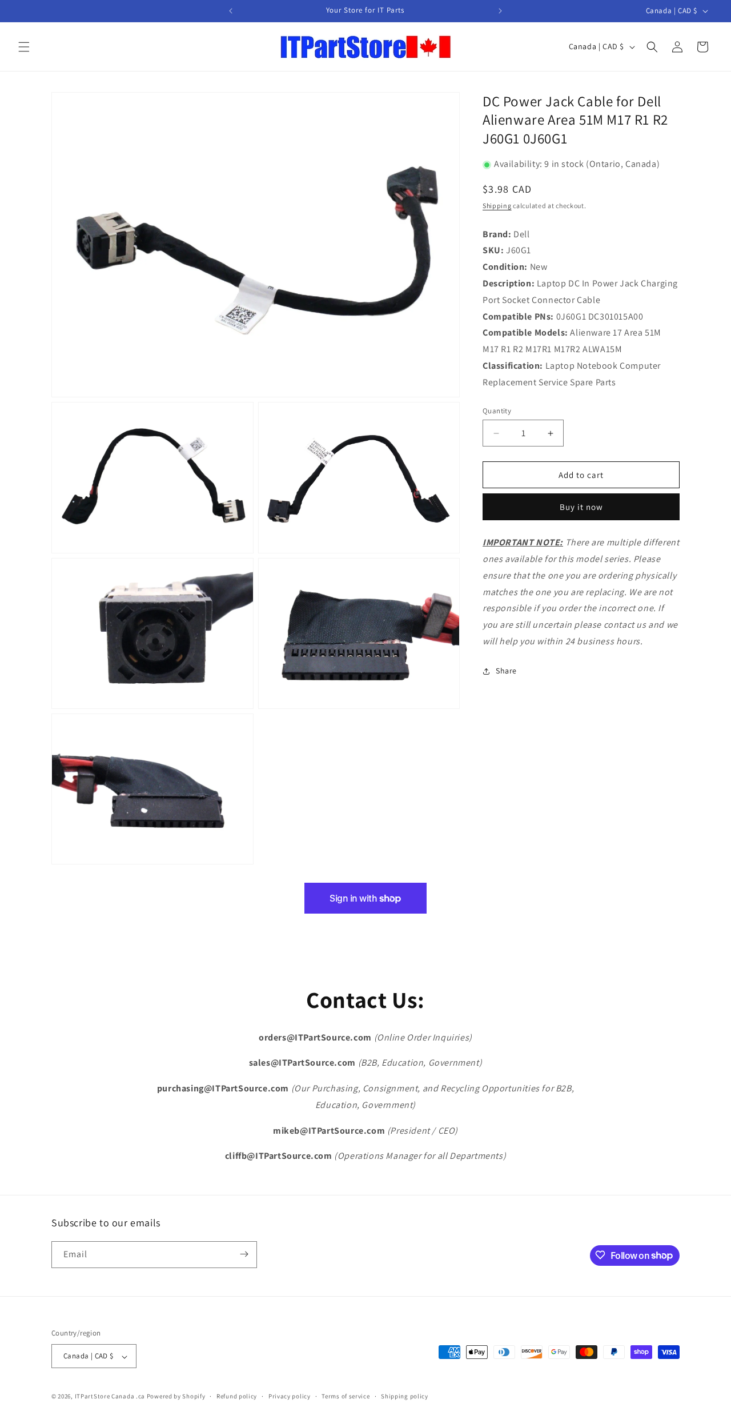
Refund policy (236, 1396)
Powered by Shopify (176, 1397)
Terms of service (345, 1396)
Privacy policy (289, 1396)
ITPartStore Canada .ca (110, 1397)
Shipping (497, 206)
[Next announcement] (500, 11)
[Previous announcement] (230, 11)
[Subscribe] (243, 1254)
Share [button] (506, 671)
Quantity (497, 411)
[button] (24, 46)
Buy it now (581, 507)
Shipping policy (404, 1396)
